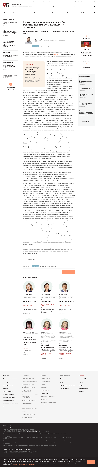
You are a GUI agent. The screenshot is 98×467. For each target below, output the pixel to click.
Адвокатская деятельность (19, 12)
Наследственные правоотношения (26, 391)
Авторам (39, 1)
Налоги (24, 411)
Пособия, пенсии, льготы (28, 414)
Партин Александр (45, 294)
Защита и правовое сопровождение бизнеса (28, 404)
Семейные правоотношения (29, 381)
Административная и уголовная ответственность (29, 418)
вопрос (56, 54)
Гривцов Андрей (39, 39)
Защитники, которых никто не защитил (48, 403)
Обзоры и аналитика (65, 375)
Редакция (51, 1)
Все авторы (68, 1)
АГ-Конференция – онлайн (48, 396)
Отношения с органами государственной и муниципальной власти (28, 386)
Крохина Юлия (44, 332)
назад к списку (31, 259)
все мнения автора (86, 121)
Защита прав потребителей (29, 408)
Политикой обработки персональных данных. (23, 464)
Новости (49, 6)
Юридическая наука (8, 400)
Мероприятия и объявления (67, 385)
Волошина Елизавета (28, 332)
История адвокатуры (8, 394)
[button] (86, 63)
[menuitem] (6, 12)
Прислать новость (45, 381)
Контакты (45, 1)
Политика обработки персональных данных (13, 448)
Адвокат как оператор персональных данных (67, 302)
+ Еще (88, 12)
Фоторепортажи (64, 388)
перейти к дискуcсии (86, 67)
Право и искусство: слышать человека (29, 302)
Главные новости (45, 378)
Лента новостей (8, 19)
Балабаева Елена (27, 294)
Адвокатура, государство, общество (48, 46)
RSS (81, 1)
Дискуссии (55, 6)
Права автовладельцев (28, 378)
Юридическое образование (10, 403)
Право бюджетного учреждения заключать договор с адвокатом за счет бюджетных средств (48, 347)
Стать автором (35, 19)
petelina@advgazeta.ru (32, 431)
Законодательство (44, 12)
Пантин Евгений (63, 294)
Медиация (82, 12)
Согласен (90, 462)
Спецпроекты (75, 6)
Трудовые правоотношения (29, 400)
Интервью (68, 6)
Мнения (62, 6)
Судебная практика (57, 12)
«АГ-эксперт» (25, 375)
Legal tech (5, 388)
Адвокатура (6, 12)
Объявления (83, 6)
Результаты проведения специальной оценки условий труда (16, 449)
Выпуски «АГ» (32, 1)
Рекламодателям (60, 1)
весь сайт (90, 6)
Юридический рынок (71, 12)
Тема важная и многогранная (46, 300)
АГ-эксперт (44, 399)
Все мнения (72, 277)
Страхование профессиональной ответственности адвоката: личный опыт (29, 341)
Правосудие (33, 12)
